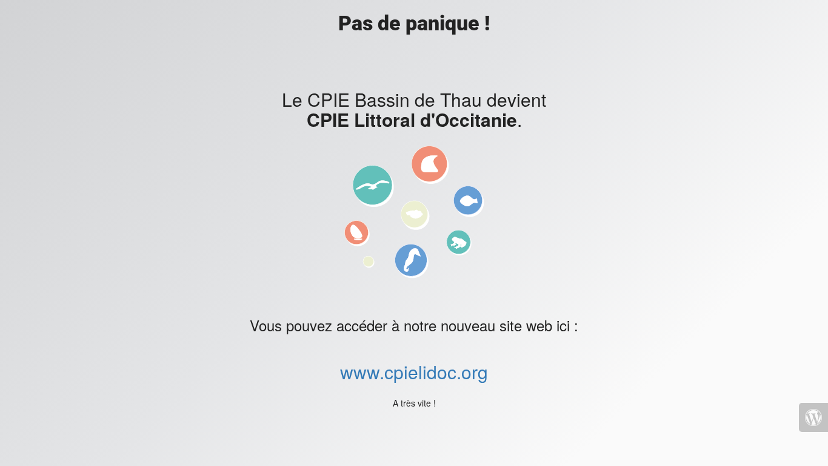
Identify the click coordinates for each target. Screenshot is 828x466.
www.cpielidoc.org (414, 372)
